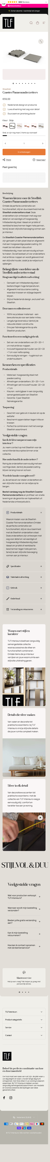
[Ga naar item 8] (34, 83)
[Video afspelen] (24, 832)
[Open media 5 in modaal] (40, 41)
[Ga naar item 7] (31, 83)
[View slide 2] (22, 992)
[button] (40, 817)
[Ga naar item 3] (22, 83)
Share (8, 159)
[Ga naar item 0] (13, 83)
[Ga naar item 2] (19, 83)
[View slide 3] (25, 992)
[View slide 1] (19, 992)
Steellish (7, 89)
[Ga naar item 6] (28, 83)
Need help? (41, 160)
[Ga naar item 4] (25, 83)
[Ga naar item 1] (16, 83)
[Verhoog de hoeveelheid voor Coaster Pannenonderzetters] (42, 143)
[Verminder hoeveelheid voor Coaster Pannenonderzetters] (5, 143)
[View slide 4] (28, 992)
